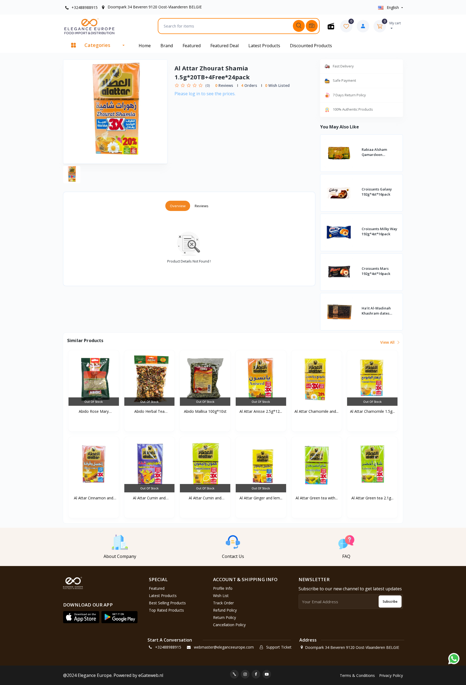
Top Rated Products (166, 610)
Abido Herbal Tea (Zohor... (149, 411)
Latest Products (264, 46)
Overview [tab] (178, 205)
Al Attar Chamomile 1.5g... (372, 411)
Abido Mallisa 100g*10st (205, 411)
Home (145, 46)
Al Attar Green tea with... (317, 497)
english (393, 7)
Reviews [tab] (201, 205)
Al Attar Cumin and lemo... (149, 498)
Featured (192, 46)
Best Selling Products (167, 602)
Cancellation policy (229, 624)
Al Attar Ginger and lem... (260, 497)
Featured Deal (224, 46)
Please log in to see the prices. (204, 94)
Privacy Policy (391, 675)
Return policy (224, 617)
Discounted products (311, 46)
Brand (166, 46)
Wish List (221, 595)
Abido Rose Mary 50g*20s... (94, 411)
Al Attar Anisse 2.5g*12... (260, 411)
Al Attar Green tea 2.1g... (372, 497)
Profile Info (222, 588)
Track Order (223, 602)
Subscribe (390, 601)
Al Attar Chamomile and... (316, 411)
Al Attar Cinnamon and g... (93, 498)
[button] (81, 617)
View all (388, 342)
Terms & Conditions (357, 675)
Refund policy (225, 610)
